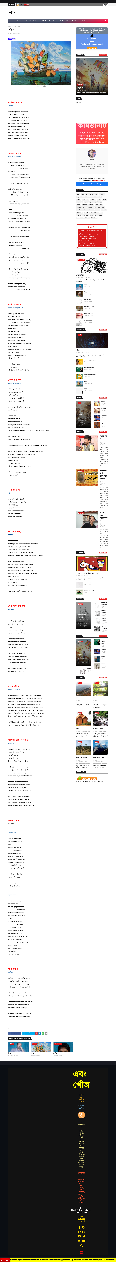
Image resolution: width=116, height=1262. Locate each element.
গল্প (85, 202)
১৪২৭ (78, 194)
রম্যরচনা (100, 212)
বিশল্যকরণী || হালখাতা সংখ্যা (90, 374)
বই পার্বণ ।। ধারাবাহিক (103, 611)
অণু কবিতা (101, 194)
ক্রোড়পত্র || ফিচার (87, 299)
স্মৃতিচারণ (79, 217)
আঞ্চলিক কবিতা (90, 197)
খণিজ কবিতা (80, 202)
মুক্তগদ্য (95, 212)
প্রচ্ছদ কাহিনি (97, 207)
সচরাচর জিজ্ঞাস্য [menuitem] (82, 21)
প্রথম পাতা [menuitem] (12, 21)
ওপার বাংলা (93, 199)
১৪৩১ (96, 194)
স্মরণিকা (55, 1053)
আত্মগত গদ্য (98, 197)
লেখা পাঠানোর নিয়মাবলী (81, 1218)
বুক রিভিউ (103, 210)
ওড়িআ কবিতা (85, 199)
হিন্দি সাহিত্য (94, 217)
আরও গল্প (103, 409)
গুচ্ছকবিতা (90, 202)
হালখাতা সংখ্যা (86, 217)
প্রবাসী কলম (79, 210)
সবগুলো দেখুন (102, 54)
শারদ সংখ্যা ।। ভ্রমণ (99, 757)
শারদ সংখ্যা (13, 26)
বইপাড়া (90, 210)
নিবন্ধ (101, 204)
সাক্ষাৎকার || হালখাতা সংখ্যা (103, 475)
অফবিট (83, 197)
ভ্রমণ (91, 212)
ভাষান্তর (86, 212)
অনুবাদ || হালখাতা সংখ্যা (89, 367)
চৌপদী (96, 202)
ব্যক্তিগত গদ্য (79, 212)
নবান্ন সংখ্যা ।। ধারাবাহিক (104, 619)
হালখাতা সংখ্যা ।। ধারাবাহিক (82, 616)
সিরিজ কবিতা (93, 215)
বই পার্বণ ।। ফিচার (88, 321)
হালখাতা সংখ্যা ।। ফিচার (89, 306)
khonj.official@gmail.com (81, 1210)
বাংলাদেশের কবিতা (88, 583)
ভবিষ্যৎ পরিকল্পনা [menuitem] (52, 21)
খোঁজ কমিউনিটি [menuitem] (42, 21)
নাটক (97, 204)
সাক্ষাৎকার (22, 4)
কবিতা (16, 1029)
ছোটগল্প (78, 204)
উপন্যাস (79, 199)
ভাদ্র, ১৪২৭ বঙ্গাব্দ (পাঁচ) (104, 627)
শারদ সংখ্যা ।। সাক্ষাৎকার (103, 517)
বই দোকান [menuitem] (74, 21)
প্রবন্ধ (103, 207)
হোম (9, 26)
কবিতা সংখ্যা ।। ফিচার (88, 314)
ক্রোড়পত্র (104, 199)
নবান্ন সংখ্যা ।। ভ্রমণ (81, 757)
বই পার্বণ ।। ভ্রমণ (98, 728)
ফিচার (9, 1053)
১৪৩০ (91, 194)
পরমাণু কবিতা (89, 207)
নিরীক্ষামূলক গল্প (80, 207)
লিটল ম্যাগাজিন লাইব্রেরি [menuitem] (31, 21)
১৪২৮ (82, 194)
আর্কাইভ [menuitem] (67, 21)
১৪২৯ (13, 1029)
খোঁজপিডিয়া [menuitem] (19, 21)
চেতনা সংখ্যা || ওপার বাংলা (89, 590)
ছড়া (101, 202)
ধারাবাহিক (91, 204)
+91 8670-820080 (80, 1212)
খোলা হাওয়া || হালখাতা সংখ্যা (90, 360)
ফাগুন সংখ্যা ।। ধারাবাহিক (104, 603)
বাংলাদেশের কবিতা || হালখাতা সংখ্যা (87, 573)
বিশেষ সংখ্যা (96, 210)
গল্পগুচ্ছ (80, 414)
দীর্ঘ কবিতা (85, 204)
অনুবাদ (78, 197)
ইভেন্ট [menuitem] (61, 21)
